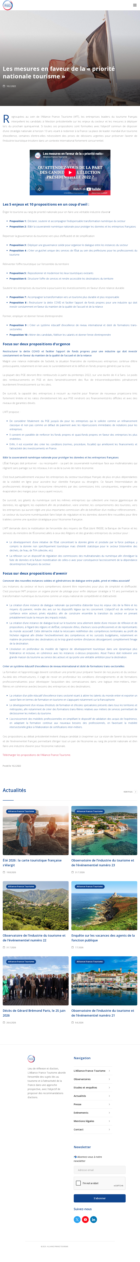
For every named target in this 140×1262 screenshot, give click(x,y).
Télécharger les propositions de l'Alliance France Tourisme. (37, 755)
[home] (8, 5)
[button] (135, 5)
